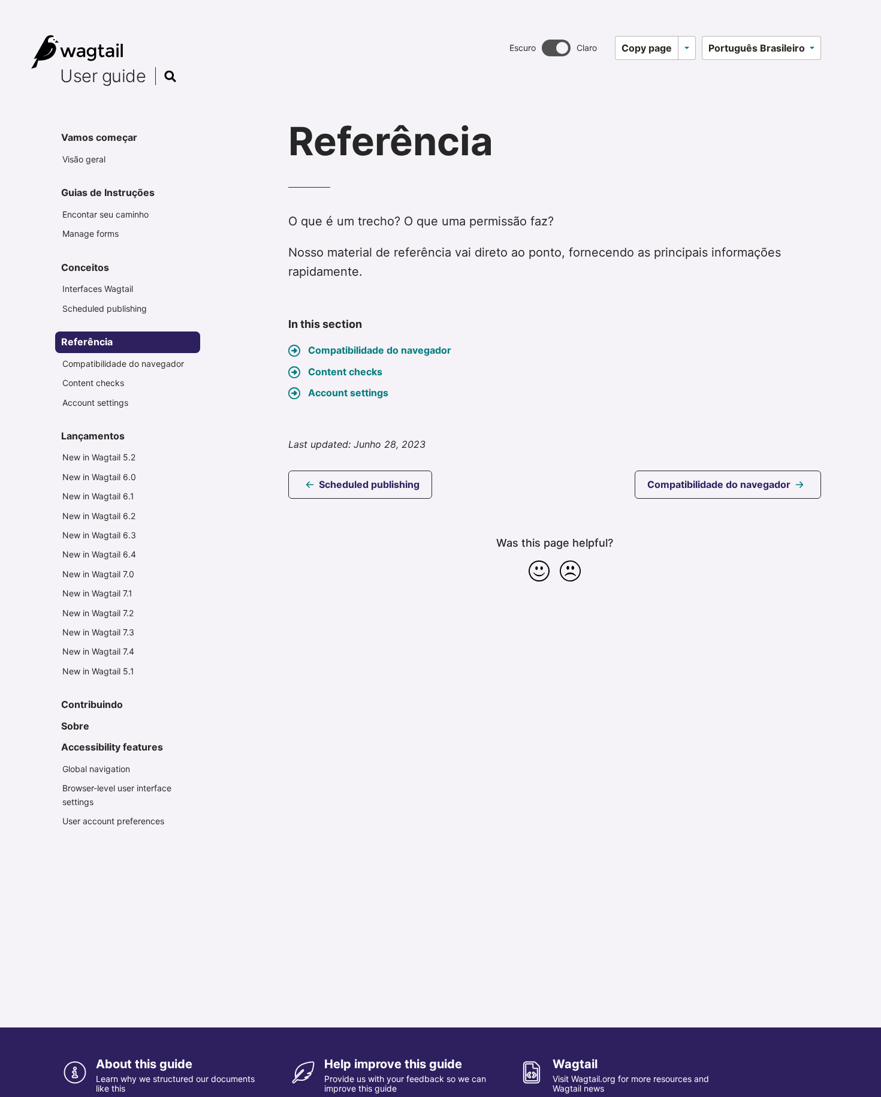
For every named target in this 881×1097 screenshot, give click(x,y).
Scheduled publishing (104, 308)
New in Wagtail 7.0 (98, 574)
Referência (87, 342)
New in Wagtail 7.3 (98, 632)
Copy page (646, 48)
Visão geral (83, 159)
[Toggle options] (687, 48)
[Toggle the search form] (170, 76)
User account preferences (113, 821)
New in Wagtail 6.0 (99, 477)
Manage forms (90, 233)
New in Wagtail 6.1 (98, 496)
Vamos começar (99, 137)
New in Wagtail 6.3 (99, 535)
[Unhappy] (570, 570)
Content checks (93, 383)
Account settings (95, 402)
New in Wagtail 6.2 (98, 516)
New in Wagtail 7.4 (98, 651)
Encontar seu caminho (105, 214)
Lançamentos (93, 436)
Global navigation (96, 769)
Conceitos (85, 267)
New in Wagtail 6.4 (99, 554)
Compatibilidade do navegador (123, 363)
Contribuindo (92, 704)
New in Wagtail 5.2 (98, 457)
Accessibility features (112, 747)
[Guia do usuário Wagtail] (107, 52)
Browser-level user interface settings (116, 794)
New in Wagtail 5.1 (98, 671)
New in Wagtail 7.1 (97, 593)
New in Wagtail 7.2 (98, 613)
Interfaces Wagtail (97, 289)
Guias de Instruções (108, 192)
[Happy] (539, 570)
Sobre (75, 726)
